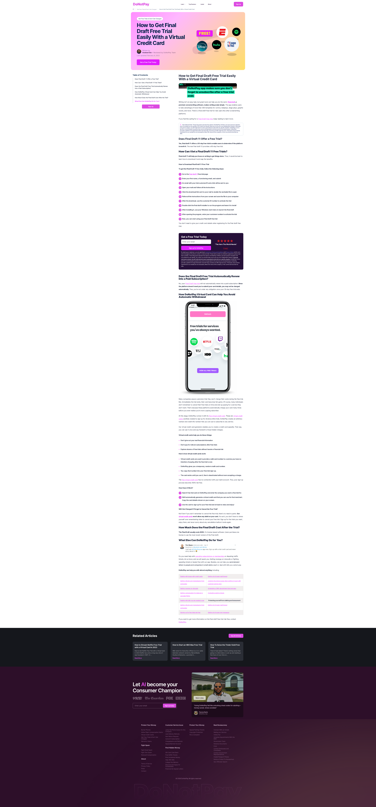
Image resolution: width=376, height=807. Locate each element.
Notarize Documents (220, 744)
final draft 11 (193, 174)
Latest (202, 4)
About (209, 4)
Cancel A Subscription (172, 739)
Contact (143, 771)
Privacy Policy (229, 252)
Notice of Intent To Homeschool (224, 759)
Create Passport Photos (221, 757)
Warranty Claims (146, 741)
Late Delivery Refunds (172, 734)
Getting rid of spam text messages (218, 612)
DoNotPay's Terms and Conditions (214, 252)
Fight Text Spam (146, 752)
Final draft (231, 102)
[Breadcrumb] (133, 9)
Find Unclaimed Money (172, 757)
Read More (138, 658)
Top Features (192, 4)
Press (143, 768)
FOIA (215, 746)
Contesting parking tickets (216, 593)
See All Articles (236, 636)
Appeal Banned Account (173, 744)
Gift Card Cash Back (171, 752)
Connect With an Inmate (221, 730)
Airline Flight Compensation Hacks (152, 732)
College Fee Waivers (171, 762)
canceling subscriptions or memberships (209, 556)
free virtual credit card (217, 416)
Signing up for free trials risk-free (190, 612)
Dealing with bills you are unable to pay (192, 600)
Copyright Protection (196, 732)
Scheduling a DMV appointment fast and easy (222, 588)
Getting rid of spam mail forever (217, 576)
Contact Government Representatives (220, 753)
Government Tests (219, 741)
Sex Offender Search (220, 762)
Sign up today (169, 706)
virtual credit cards (186, 516)
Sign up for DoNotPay (196, 248)
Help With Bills (169, 760)
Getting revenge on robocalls (189, 588)
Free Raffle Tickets (171, 755)
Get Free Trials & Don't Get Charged (149, 18)
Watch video (200, 698)
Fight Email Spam (146, 750)
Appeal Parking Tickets (196, 730)
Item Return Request (172, 736)
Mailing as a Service (220, 732)
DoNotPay (141, 4)
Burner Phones (145, 730)
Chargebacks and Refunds (174, 741)
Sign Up (238, 4)
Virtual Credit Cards (147, 735)
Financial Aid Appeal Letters (174, 769)
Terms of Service (146, 763)
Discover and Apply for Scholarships (172, 765)
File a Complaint (194, 735)
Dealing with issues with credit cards (191, 576)
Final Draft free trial (205, 119)
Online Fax (217, 735)
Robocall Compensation (148, 755)
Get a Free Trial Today (148, 62)
